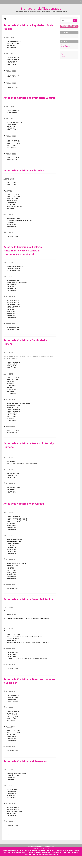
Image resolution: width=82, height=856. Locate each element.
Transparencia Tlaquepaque (41, 8)
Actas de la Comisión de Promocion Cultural (29, 97)
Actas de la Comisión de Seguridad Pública (28, 599)
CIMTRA (63, 56)
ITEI (62, 51)
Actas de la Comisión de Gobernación (25, 761)
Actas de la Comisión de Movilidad (24, 503)
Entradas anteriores (10, 835)
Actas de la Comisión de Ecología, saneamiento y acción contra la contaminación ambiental (23, 250)
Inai (62, 53)
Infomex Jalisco (65, 55)
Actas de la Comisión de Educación (24, 170)
